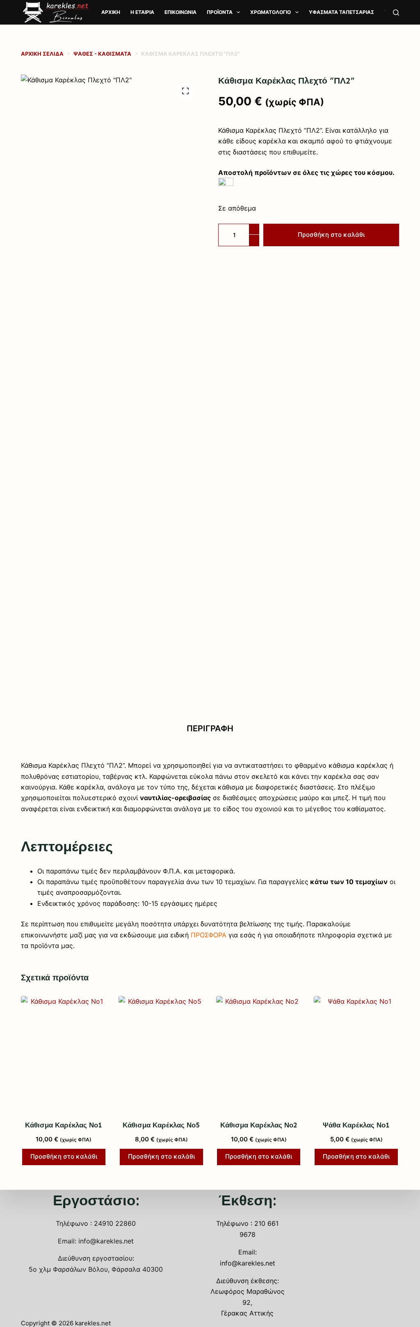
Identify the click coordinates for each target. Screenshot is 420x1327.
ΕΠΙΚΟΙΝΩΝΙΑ (180, 12)
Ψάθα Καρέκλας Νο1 (356, 1125)
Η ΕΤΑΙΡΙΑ (142, 12)
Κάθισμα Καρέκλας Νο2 (258, 1125)
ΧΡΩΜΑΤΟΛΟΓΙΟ (270, 12)
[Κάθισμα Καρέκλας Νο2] (258, 1052)
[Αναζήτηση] (396, 12)
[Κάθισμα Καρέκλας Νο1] (63, 1052)
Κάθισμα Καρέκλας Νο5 (161, 1125)
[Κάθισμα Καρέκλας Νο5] (161, 1052)
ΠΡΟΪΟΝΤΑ (220, 12)
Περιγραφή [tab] (210, 728)
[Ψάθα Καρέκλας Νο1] (356, 1052)
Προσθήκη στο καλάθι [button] (63, 1156)
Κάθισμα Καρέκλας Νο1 (63, 1125)
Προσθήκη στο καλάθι (331, 234)
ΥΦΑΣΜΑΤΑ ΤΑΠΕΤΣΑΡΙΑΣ (341, 12)
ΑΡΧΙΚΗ (110, 12)
